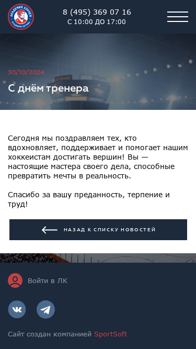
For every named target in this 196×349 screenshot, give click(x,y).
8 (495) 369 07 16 (97, 16)
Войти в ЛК (47, 280)
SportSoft (110, 334)
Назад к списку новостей (110, 230)
